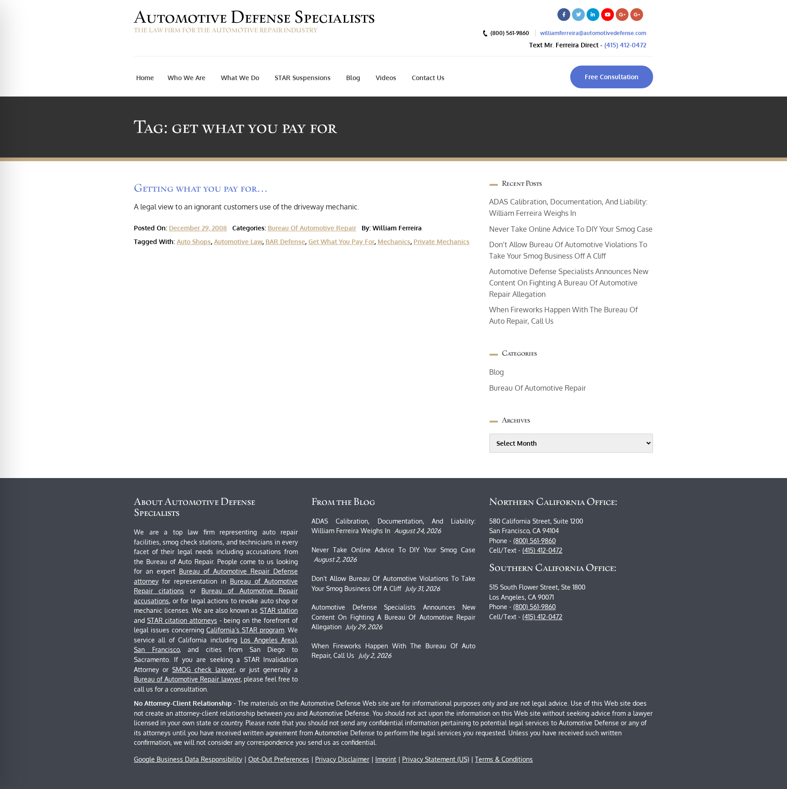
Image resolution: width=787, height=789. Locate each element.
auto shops (194, 241)
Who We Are (186, 77)
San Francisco (156, 649)
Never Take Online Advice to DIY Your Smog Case (571, 229)
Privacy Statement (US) (435, 759)
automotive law (238, 241)
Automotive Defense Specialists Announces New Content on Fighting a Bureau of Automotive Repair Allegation (569, 282)
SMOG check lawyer (203, 669)
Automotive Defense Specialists (254, 16)
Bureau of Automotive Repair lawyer (187, 679)
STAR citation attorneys (182, 620)
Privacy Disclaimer (342, 759)
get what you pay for (341, 241)
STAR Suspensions (302, 77)
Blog (352, 77)
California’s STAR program (245, 630)
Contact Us (427, 77)
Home (145, 77)
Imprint (385, 759)
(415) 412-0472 (625, 45)
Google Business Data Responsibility (188, 759)
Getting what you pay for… (201, 187)
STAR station (279, 610)
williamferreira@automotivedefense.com (593, 33)
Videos (385, 77)
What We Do (239, 77)
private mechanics (442, 241)
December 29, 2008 (198, 228)
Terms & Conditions (504, 759)
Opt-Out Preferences (278, 759)
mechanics (394, 241)
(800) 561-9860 (534, 541)
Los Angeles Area (267, 640)
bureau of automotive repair (312, 228)
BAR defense (285, 241)
